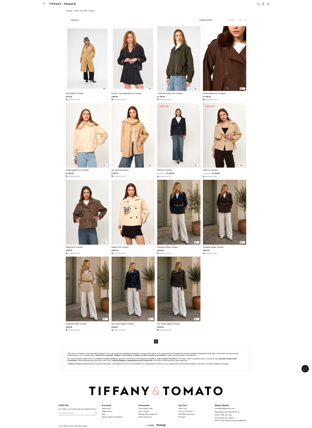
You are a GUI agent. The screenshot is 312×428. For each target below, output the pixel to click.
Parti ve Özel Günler (185, 411)
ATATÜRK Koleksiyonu (186, 414)
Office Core (182, 408)
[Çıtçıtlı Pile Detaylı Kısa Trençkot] (178, 58)
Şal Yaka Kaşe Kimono (120, 170)
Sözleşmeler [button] (144, 405)
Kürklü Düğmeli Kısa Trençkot (214, 93)
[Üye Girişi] (268, 4)
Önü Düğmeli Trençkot (74, 93)
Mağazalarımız (107, 411)
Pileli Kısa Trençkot (164, 170)
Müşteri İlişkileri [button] (222, 405)
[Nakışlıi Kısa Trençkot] (87, 212)
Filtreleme (74, 20)
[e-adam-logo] (150, 425)
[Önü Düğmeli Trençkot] (87, 58)
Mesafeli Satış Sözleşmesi (147, 414)
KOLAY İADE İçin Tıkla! (223, 415)
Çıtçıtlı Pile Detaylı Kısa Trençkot (170, 93)
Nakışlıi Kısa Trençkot (74, 247)
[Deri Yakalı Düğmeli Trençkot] (133, 289)
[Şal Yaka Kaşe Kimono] (133, 135)
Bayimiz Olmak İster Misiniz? (112, 417)
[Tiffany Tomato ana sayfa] (156, 390)
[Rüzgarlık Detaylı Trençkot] (178, 212)
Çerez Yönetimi (143, 411)
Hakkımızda (106, 408)
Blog (103, 414)
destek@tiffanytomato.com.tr (225, 408)
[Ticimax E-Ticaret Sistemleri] (161, 425)
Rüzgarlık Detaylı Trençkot (167, 247)
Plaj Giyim (182, 417)
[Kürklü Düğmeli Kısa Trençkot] (224, 58)
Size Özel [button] (182, 405)
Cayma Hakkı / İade (145, 408)
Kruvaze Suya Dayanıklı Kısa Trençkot (126, 93)
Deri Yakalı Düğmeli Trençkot (123, 324)
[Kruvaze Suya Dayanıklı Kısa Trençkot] (133, 58)
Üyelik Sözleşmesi (145, 417)
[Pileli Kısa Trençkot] (178, 135)
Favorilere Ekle (105, 29)
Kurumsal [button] (106, 405)
